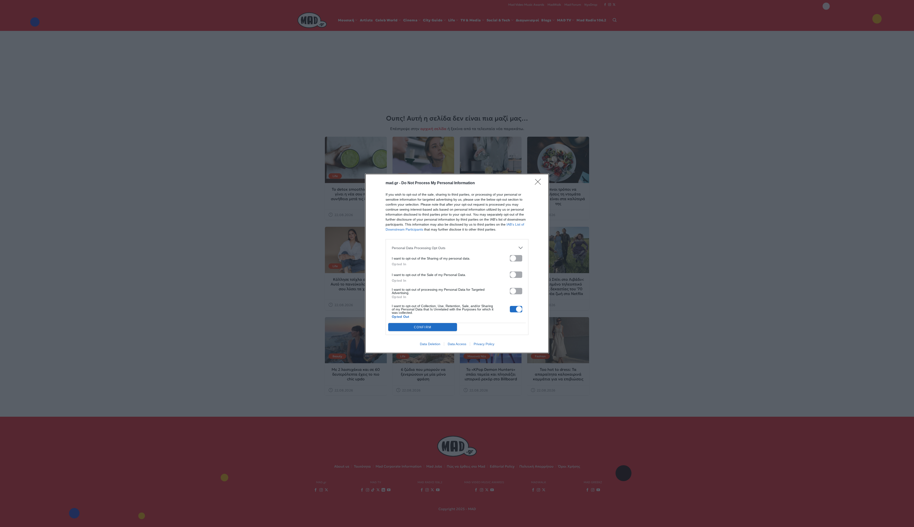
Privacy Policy (484, 344)
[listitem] (457, 247)
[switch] (516, 258)
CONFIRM (423, 327)
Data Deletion (430, 344)
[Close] (539, 183)
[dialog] (457, 263)
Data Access (457, 344)
